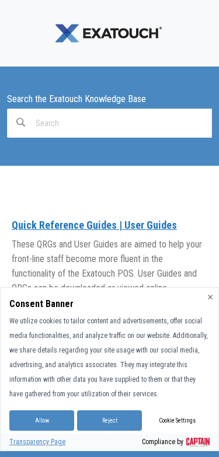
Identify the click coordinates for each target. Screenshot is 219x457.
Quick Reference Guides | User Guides (94, 225)
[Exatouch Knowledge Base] (110, 32)
